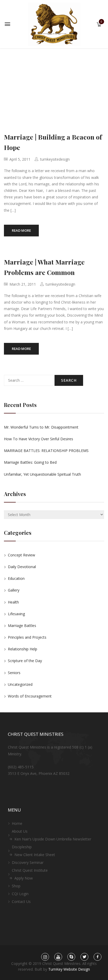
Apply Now (23, 878)
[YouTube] (58, 957)
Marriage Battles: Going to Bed (30, 462)
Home (17, 823)
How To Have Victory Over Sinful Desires (38, 438)
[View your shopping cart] (99, 24)
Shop (16, 885)
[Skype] (71, 957)
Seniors (14, 672)
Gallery (13, 590)
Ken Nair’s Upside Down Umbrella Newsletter (52, 839)
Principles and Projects (27, 637)
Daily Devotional (22, 566)
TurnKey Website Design (69, 969)
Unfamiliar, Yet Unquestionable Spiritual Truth (42, 474)
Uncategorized (20, 684)
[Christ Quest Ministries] (54, 23)
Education (16, 578)
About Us (20, 831)
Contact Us (21, 901)
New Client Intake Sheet (34, 854)
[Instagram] (45, 957)
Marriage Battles (22, 625)
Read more (21, 230)
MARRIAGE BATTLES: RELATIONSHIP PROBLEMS (46, 450)
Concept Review (21, 554)
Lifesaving (16, 613)
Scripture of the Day (25, 660)
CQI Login (20, 893)
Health (13, 602)
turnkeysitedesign (55, 159)
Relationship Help (22, 648)
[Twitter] (84, 957)
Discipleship (22, 846)
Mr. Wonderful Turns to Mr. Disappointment (41, 427)
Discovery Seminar (28, 862)
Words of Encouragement (30, 696)
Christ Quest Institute (30, 870)
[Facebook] (97, 957)
